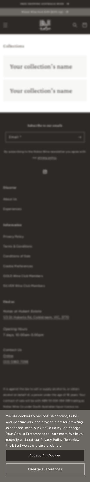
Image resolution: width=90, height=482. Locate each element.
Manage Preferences (45, 469)
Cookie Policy (51, 428)
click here (54, 446)
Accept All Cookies (45, 455)
